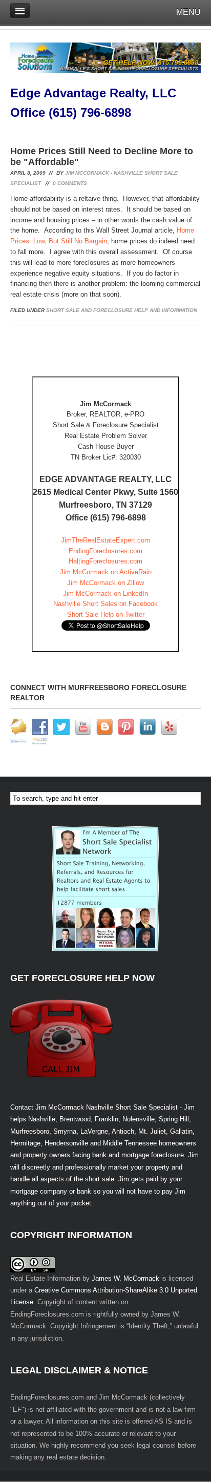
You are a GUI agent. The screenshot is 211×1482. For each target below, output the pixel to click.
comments (70, 183)
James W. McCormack (125, 1278)
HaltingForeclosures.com (105, 561)
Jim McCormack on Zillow (105, 583)
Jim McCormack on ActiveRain (106, 572)
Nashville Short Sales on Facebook (105, 604)
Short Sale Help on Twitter (105, 614)
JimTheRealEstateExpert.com (105, 540)
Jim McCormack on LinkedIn (105, 593)
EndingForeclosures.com (105, 551)
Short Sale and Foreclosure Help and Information (121, 310)
